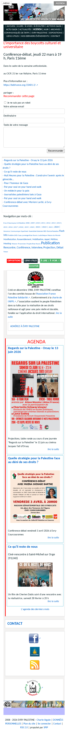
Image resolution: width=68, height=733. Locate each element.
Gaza (20, 235)
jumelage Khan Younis (29, 235)
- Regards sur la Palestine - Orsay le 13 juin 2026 (28, 160)
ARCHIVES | (56, 29)
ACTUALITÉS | (26, 29)
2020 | (32, 227)
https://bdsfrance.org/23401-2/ (19, 85)
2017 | (16, 227)
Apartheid (24, 231)
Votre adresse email (13, 106)
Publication (50, 243)
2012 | (49, 223)
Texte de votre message (15, 125)
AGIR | (47, 29)
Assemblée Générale (36, 231)
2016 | (11, 227)
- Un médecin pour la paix (16, 191)
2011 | (43, 223)
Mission (14, 244)
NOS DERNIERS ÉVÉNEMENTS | (35, 36)
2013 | (54, 223)
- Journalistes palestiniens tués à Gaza (22, 194)
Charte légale (44, 720)
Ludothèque (42, 235)
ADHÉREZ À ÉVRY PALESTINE (25, 326)
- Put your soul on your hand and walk (22, 187)
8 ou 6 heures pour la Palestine (14, 223)
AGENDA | (38, 29)
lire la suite (53, 449)
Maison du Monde (53, 235)
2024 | (57, 227)
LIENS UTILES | (13, 36)
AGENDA (60, 3)
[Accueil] (34, 12)
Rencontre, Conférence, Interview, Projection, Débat (33, 247)
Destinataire (9, 116)
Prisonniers (22, 244)
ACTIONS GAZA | (55, 26)
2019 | (27, 227)
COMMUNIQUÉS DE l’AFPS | (17, 33)
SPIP (46, 727)
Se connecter (44, 724)
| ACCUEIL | (11, 26)
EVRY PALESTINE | (40, 33)
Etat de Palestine (53, 231)
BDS (44, 231)
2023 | (51, 227)
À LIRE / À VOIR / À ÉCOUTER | (31, 26)
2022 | (45, 227)
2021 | (39, 227)
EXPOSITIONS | (56, 33)
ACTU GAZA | (12, 29)
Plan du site (29, 724)
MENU (6, 3)
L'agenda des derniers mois (35, 609)
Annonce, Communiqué (11, 231)
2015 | (6, 227)
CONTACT (55, 36)
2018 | (21, 227)
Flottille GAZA (13, 235)
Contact (57, 724)
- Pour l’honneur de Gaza (15, 183)
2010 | (38, 223)
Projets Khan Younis (33, 244)
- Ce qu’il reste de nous (14, 172)
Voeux (5, 252)
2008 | (28, 223)
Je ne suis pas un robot (18, 103)
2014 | (59, 223)
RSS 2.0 (24, 727)
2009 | (33, 223)
